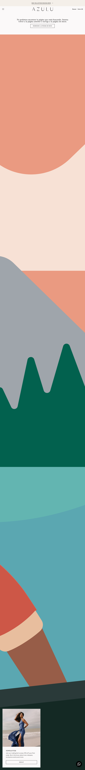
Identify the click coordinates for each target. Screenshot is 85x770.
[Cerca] (38, 711)
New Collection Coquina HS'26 (41, 3)
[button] (3, 9)
